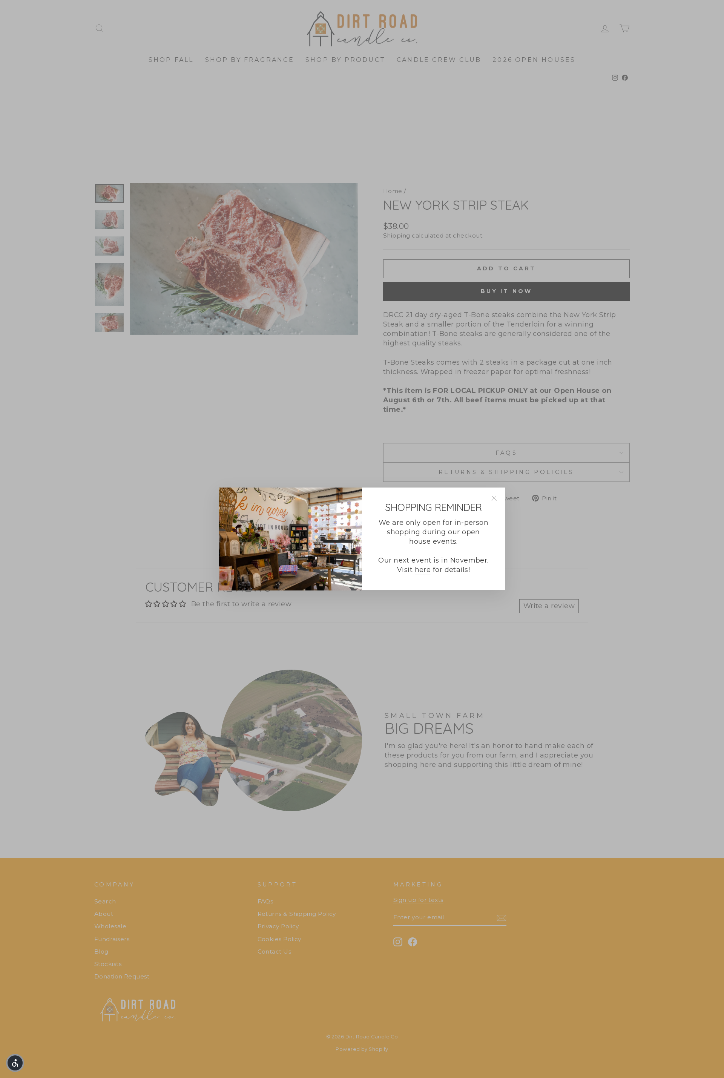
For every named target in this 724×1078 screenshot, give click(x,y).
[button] (15, 1063)
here (423, 570)
